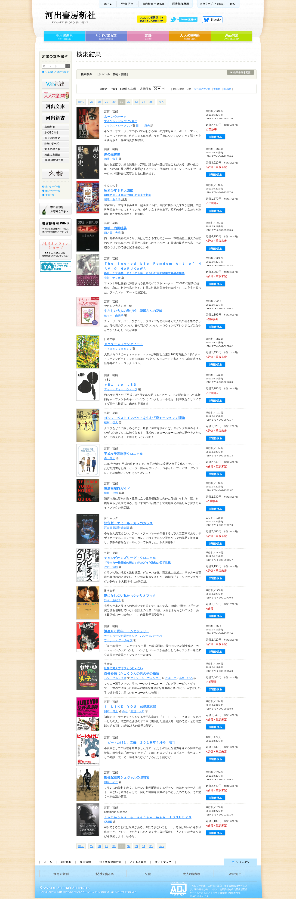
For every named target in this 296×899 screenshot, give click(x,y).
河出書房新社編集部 (116, 527)
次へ (161, 101)
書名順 (216, 89)
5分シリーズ (55, 143)
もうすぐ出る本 (106, 36)
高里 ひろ (186, 678)
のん (125, 711)
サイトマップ (163, 862)
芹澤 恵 (170, 678)
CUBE (108, 821)
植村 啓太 (111, 422)
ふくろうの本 (55, 132)
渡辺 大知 (137, 711)
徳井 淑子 (111, 159)
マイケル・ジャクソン (118, 125)
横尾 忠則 (111, 493)
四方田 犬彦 (112, 232)
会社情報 (65, 862)
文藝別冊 (55, 127)
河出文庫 (55, 106)
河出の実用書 (55, 154)
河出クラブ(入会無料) (211, 4)
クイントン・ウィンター (145, 678)
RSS (233, 4)
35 (151, 101)
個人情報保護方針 (110, 862)
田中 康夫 (143, 125)
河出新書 (55, 118)
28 (99, 101)
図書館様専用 (181, 4)
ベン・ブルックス (115, 678)
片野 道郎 (111, 567)
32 (128, 101)
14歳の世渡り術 (55, 160)
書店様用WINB (154, 4)
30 (114, 101)
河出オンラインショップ (55, 249)
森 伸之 (109, 458)
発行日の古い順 (202, 89)
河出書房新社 (70, 17)
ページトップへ (218, 862)
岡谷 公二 (111, 782)
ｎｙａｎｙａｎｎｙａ (118, 348)
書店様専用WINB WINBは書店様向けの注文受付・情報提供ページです (55, 227)
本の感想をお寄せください (55, 209)
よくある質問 (137, 862)
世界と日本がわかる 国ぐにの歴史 (55, 138)
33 (136, 101)
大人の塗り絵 (190, 36)
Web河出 (127, 4)
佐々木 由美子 (113, 315)
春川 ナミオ (112, 277)
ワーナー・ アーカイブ (118, 640)
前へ (81, 101)
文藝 (148, 36)
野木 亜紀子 (112, 600)
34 (143, 101)
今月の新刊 (64, 36)
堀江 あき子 (112, 199)
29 (106, 101)
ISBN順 (227, 89)
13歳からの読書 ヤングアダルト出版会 (56, 266)
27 (91, 101)
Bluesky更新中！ (212, 19)
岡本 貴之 (111, 711)
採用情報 (85, 862)
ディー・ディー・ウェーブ (120, 389)
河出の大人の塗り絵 (55, 95)
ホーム (107, 4)
